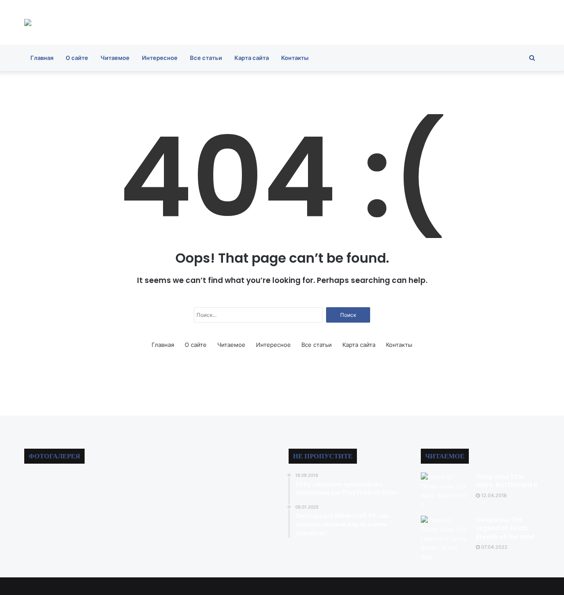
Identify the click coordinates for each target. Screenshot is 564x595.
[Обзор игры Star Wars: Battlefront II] (445, 490)
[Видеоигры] (27, 22)
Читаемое (115, 57)
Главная (41, 57)
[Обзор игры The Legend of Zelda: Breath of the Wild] (445, 539)
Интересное (160, 57)
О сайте (77, 57)
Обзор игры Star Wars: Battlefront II (507, 481)
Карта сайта (251, 57)
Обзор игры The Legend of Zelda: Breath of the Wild (505, 528)
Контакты (294, 57)
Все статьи (206, 57)
